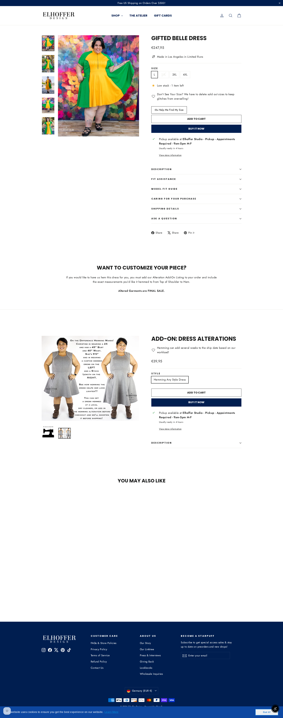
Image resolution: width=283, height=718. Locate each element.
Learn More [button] (111, 712)
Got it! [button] (267, 712)
